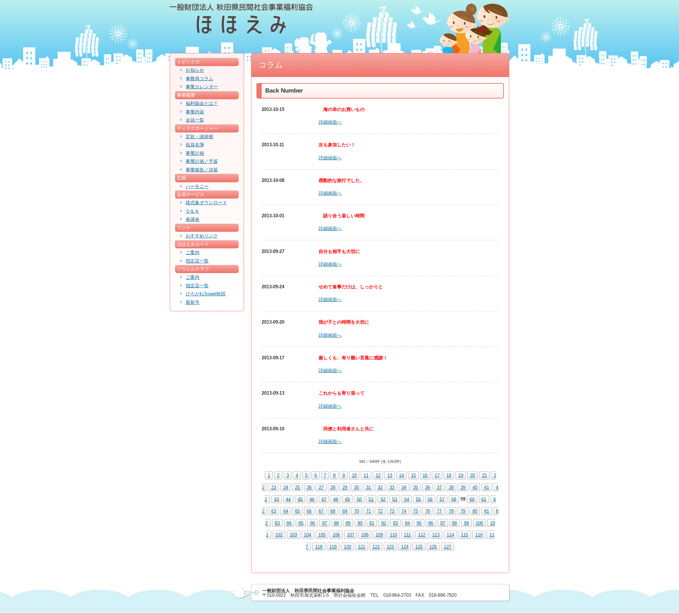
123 (390, 546)
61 (483, 499)
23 (273, 487)
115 (464, 534)
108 (364, 534)
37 (439, 487)
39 (462, 487)
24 (285, 487)
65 (297, 511)
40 (474, 487)
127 (447, 546)
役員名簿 (195, 144)
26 (309, 487)
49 (347, 499)
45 (300, 499)
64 (285, 511)
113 (436, 534)
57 (442, 499)
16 (425, 475)
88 (336, 523)
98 (454, 523)
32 (380, 487)
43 (276, 499)
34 (403, 487)
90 (360, 523)
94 (407, 523)
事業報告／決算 (202, 169)
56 (430, 499)
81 (486, 511)
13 (389, 475)
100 (479, 523)
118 (319, 546)
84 (288, 523)
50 (359, 499)
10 (354, 475)
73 (391, 511)
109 (379, 534)
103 (293, 534)
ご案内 (192, 252)
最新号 (192, 302)
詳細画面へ (330, 122)
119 (333, 546)
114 (450, 534)
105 (322, 534)
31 (368, 487)
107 (350, 534)
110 (393, 534)
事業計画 (195, 153)
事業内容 (195, 111)
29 (344, 487)
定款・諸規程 (199, 136)
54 (406, 499)
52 (383, 499)
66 (309, 511)
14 (401, 475)
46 (311, 499)
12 (378, 475)
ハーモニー (197, 186)
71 (368, 511)
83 (277, 523)
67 (321, 511)
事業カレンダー (202, 86)
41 (486, 487)
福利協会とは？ (202, 103)
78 (451, 511)
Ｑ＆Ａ (192, 211)
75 (415, 511)
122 (376, 546)
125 (419, 546)
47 (323, 499)
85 (300, 523)
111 (407, 534)
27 (321, 487)
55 (418, 499)
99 (466, 523)
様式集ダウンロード (206, 202)
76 (427, 511)
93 (395, 523)
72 (380, 511)
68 (332, 511)
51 (370, 499)
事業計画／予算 (202, 161)
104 (307, 534)
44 (288, 499)
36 (427, 487)
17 (437, 475)
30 (356, 487)
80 (474, 511)
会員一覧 (195, 120)
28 (332, 487)
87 (324, 523)
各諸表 (192, 219)
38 (451, 487)
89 (348, 523)
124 (404, 546)
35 (415, 487)
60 (472, 499)
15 (413, 475)
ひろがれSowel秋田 (206, 293)
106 (336, 534)
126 (433, 546)
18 (448, 475)
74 (403, 511)
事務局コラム (199, 78)
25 (297, 487)
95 (419, 523)
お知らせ (195, 70)
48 (335, 499)
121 (361, 546)
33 (391, 487)
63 (273, 511)
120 (347, 546)
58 (453, 499)
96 (430, 523)
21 (484, 475)
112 (421, 534)
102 (279, 534)
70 (356, 511)
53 (394, 499)
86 (312, 523)
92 (383, 523)
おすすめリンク (202, 235)
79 (462, 511)
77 (439, 511)
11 (366, 475)
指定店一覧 (197, 261)
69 (344, 511)
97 (442, 523)
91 (371, 523)
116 (479, 534)
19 (460, 475)
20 (472, 475)
